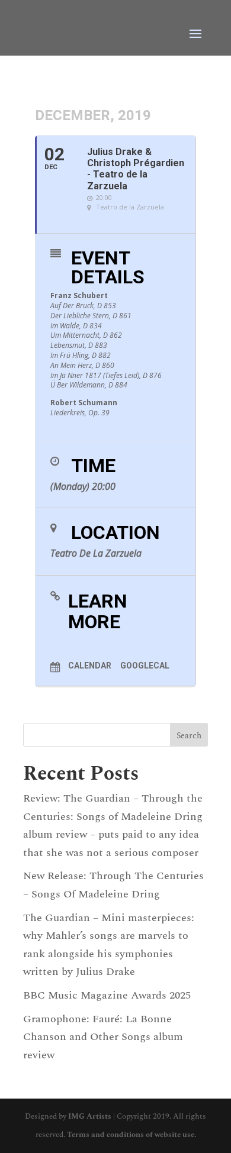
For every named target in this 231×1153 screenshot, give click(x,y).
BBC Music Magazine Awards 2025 (107, 995)
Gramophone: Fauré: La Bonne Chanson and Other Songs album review (103, 1037)
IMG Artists (89, 1116)
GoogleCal (144, 665)
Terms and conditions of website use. (131, 1135)
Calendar (89, 665)
